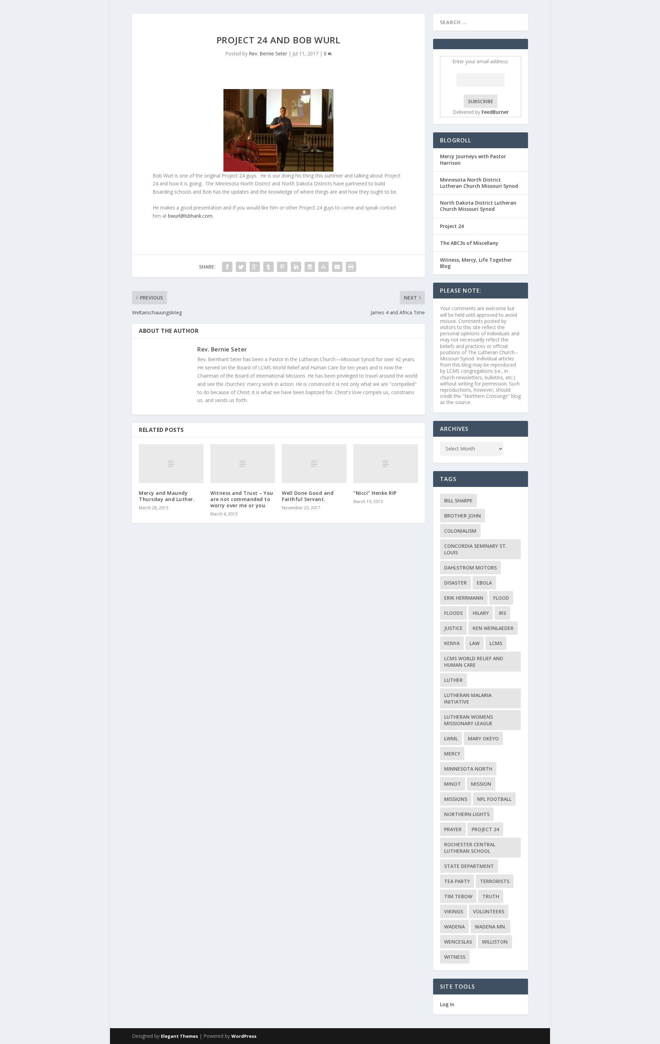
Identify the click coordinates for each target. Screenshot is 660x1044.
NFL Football (494, 799)
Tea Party (457, 881)
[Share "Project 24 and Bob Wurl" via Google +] (255, 267)
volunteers (488, 911)
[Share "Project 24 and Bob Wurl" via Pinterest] (282, 267)
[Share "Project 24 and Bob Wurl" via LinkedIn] (296, 267)
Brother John (462, 515)
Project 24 (452, 226)
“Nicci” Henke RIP (375, 493)
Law (475, 643)
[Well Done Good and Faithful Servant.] (314, 463)
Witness (454, 957)
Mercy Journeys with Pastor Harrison (473, 159)
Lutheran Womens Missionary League (468, 720)
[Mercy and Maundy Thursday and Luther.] (171, 463)
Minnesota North (468, 768)
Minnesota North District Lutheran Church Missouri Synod (479, 182)
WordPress (243, 1036)
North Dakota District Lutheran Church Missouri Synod (478, 205)
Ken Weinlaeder (493, 628)
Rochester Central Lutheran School (469, 847)
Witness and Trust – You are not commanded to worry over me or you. (241, 499)
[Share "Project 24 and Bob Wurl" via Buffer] (310, 267)
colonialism (460, 531)
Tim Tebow (458, 896)
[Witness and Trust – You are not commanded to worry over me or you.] (242, 463)
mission (481, 784)
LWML (451, 738)
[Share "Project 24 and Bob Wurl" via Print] (351, 267)
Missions (455, 799)
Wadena (454, 926)
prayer (453, 829)
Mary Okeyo (483, 738)
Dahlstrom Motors (470, 567)
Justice (453, 628)
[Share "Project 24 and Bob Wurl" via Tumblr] (268, 267)
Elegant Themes (179, 1036)
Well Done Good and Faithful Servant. (307, 496)
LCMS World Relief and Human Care (473, 661)
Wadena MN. (490, 926)
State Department (469, 866)
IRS (502, 613)
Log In (447, 1004)
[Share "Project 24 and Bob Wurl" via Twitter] (241, 267)
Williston (495, 941)
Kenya (452, 643)
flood (501, 598)
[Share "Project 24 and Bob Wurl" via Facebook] (227, 267)
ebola (484, 582)
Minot (452, 784)
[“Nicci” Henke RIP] (385, 463)
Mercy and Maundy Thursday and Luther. (167, 496)
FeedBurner (495, 112)
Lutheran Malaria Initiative (468, 698)
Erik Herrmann (463, 598)
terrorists (494, 881)
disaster (455, 582)
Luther (453, 680)
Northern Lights (467, 814)
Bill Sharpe (458, 500)
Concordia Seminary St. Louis (475, 549)
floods (453, 613)
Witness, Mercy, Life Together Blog (476, 263)
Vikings (453, 911)
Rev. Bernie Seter (268, 53)
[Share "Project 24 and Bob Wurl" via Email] (337, 267)
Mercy (452, 753)
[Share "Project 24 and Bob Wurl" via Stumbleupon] (323, 267)
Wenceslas (458, 941)
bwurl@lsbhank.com (190, 216)
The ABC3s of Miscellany (469, 243)
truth (490, 896)
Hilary (481, 613)
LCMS (496, 643)
